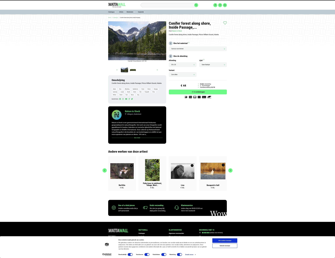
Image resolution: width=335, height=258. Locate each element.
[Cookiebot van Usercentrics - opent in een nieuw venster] (107, 254)
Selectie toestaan (225, 245)
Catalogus (111, 12)
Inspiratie (141, 12)
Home (109, 17)
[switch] (146, 254)
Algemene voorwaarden (176, 233)
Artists (121, 12)
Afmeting (172, 60)
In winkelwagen (199, 92)
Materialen (130, 12)
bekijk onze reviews (216, 232)
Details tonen (189, 254)
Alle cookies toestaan (224, 240)
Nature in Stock (132, 111)
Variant (171, 70)
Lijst (201, 60)
